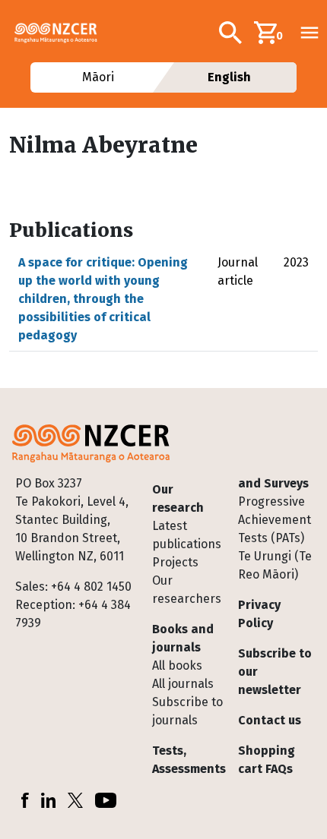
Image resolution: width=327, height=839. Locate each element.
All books (177, 665)
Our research (178, 498)
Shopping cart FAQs (266, 759)
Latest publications (186, 535)
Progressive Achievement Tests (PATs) (274, 519)
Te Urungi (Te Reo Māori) (275, 565)
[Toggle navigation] (309, 32)
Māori (97, 77)
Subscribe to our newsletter (275, 671)
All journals (183, 684)
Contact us (269, 720)
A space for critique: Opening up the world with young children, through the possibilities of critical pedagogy (103, 298)
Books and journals (183, 638)
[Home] (62, 32)
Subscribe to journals (187, 711)
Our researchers (186, 589)
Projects (175, 562)
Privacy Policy (259, 614)
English (229, 77)
